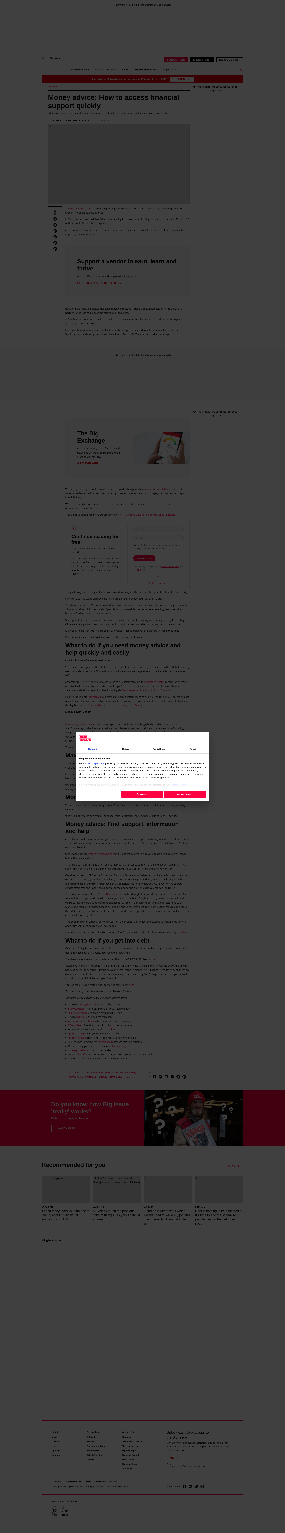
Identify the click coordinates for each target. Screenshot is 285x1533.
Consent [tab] (92, 749)
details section (180, 784)
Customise (142, 794)
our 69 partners (96, 763)
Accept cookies (185, 794)
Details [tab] (125, 749)
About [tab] (192, 749)
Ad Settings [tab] (159, 749)
